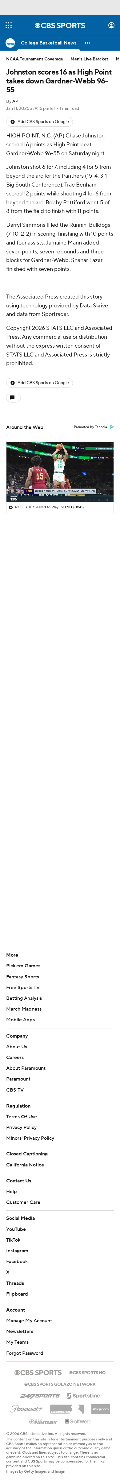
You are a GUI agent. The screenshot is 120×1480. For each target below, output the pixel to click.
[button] (8, 25)
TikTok (13, 1240)
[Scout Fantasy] (43, 1421)
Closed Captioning (27, 1154)
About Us (16, 1047)
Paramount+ (19, 1079)
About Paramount (26, 1068)
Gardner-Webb (25, 153)
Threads (15, 1283)
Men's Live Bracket (89, 59)
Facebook (17, 1261)
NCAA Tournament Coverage (34, 59)
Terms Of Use (21, 1117)
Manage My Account (29, 1321)
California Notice (25, 1165)
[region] (60, 472)
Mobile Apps (20, 1020)
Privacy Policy (21, 1127)
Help (11, 1192)
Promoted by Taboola (90, 427)
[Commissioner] (67, 1407)
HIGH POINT (22, 135)
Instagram (17, 1251)
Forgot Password (24, 1353)
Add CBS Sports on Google (43, 122)
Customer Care (23, 1202)
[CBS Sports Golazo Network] (60, 1384)
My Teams (17, 1342)
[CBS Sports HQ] (87, 1372)
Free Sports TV (23, 988)
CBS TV (15, 1090)
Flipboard (17, 1294)
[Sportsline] (83, 1395)
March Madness (24, 1009)
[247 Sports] (40, 1395)
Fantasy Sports (22, 977)
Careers (15, 1057)
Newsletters (19, 1331)
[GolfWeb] (78, 1422)
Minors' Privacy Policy (30, 1138)
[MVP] (100, 1407)
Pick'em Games (23, 966)
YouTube (16, 1229)
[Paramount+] (26, 1408)
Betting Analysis (24, 998)
